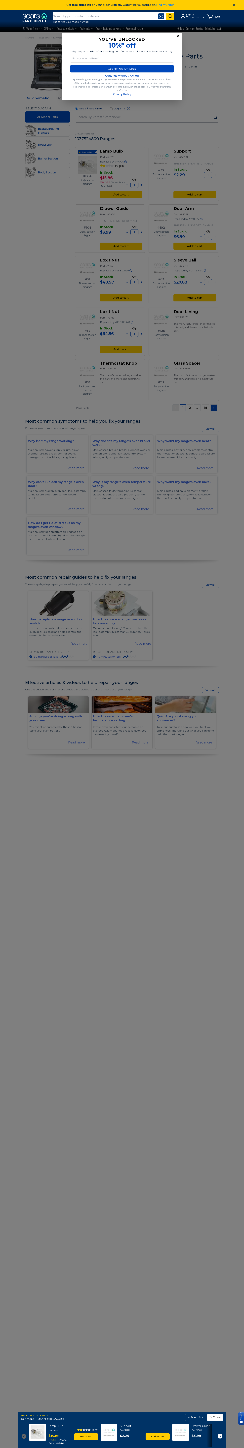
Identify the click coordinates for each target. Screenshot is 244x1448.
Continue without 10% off (122, 75)
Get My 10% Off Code (122, 68)
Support (125, 1426)
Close (215, 1417)
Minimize (195, 1417)
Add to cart (86, 1436)
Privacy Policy (122, 94)
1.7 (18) (95, 1430)
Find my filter (165, 4)
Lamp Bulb (55, 1426)
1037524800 (57, 1419)
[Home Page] (36, 17)
